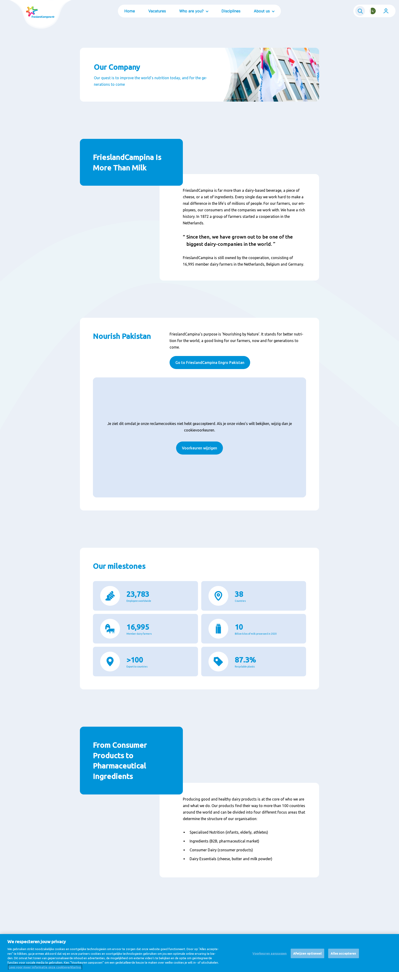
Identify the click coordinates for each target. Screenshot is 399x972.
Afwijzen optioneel (307, 953)
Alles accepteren (343, 953)
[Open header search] (360, 11)
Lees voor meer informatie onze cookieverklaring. (45, 967)
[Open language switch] (372, 11)
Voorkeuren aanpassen (269, 953)
